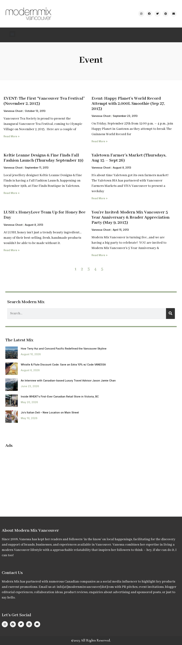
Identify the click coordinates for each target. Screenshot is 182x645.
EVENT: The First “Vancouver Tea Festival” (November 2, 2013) (44, 101)
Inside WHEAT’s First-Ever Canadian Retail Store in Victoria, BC (60, 396)
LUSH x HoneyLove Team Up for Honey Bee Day (44, 215)
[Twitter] (157, 14)
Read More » (12, 136)
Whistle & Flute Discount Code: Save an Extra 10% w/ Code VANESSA (63, 364)
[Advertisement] (35, 477)
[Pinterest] (166, 14)
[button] (12, 34)
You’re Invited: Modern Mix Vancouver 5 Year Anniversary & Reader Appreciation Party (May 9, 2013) (131, 217)
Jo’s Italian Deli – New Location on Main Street (50, 412)
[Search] (170, 313)
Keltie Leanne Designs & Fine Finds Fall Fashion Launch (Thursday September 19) (43, 158)
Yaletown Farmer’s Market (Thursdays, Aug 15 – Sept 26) (129, 158)
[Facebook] (149, 14)
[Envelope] (174, 14)
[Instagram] (141, 14)
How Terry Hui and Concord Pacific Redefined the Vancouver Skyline (63, 348)
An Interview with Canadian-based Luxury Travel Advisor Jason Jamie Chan (68, 380)
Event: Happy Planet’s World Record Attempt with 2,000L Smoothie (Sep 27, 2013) (128, 103)
